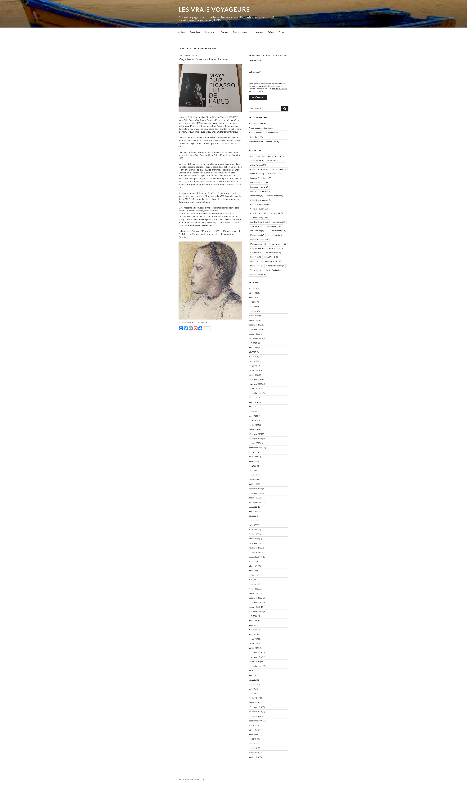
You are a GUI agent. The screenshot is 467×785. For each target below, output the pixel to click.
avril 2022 (253, 525)
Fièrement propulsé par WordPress (192, 779)
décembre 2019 (255, 652)
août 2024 (253, 398)
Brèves (271, 32)
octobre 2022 (254, 498)
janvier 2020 (254, 648)
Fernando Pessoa (259, 182)
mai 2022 (252, 521)
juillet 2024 (253, 402)
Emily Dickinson (274, 174)
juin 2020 (252, 625)
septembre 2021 (255, 557)
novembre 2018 (255, 712)
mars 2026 (253, 311)
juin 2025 (252, 352)
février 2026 (254, 316)
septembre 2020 (256, 612)
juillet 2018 (253, 730)
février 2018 (254, 753)
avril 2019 (253, 689)
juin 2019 (252, 680)
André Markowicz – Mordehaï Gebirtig (264, 142)
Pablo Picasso (275, 248)
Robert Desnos (273, 261)
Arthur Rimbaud (258, 165)
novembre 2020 (255, 602)
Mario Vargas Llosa (259, 239)
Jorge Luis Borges (259, 218)
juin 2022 (252, 516)
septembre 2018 (255, 721)
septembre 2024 (256, 393)
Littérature (209, 32)
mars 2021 (253, 584)
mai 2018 (252, 739)
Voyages (259, 32)
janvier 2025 (254, 375)
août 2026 (253, 288)
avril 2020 (253, 634)
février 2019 (254, 698)
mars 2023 (253, 475)
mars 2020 (253, 639)
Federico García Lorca (261, 178)
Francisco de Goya (259, 187)
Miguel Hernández (278, 244)
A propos (283, 32)
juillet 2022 (253, 511)
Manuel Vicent (257, 235)
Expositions (195, 32)
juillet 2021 (253, 566)
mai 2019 (252, 684)
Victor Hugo (256, 270)
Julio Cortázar (257, 226)
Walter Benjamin (274, 270)
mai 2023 (252, 466)
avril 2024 (253, 416)
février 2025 (254, 370)
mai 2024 (252, 411)
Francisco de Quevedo (260, 191)
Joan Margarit (276, 213)
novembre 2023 (255, 439)
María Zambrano (258, 244)
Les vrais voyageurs (214, 9)
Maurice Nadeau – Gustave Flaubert (263, 133)
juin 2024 (252, 407)
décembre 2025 (255, 325)
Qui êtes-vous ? (255, 60)
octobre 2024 (254, 389)
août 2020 (253, 616)
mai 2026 (252, 302)
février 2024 (254, 425)
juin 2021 (252, 571)
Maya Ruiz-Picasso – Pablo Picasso (203, 59)
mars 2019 (253, 693)
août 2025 (253, 343)
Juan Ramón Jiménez (260, 222)
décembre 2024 (255, 379)
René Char (256, 261)
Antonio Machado (276, 161)
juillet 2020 (253, 621)
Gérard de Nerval (258, 213)
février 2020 (254, 643)
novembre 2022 (255, 493)
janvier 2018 (254, 757)
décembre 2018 (255, 707)
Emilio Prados (257, 174)
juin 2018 (252, 734)
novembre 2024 (255, 384)
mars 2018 (253, 748)
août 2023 (253, 452)
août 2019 (253, 671)
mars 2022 (253, 530)
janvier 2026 (254, 320)
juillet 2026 (253, 293)
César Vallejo (279, 169)
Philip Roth (255, 257)
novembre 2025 (255, 329)
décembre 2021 (255, 543)
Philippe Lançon (273, 253)
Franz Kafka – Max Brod (258, 123)
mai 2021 (252, 575)
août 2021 (253, 561)
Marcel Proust (274, 235)
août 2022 (253, 507)
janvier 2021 (254, 593)
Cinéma (181, 32)
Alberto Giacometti (277, 156)
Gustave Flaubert (259, 209)
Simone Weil (256, 266)
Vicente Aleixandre (275, 266)
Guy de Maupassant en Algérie (261, 128)
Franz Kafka (256, 196)
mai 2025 (252, 357)
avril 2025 (253, 361)
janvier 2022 (254, 539)
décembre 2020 (255, 598)
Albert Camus (257, 156)
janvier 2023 (254, 484)
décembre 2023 (255, 434)
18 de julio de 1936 (256, 137)
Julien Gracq (279, 222)
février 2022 (254, 534)
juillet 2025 (253, 348)
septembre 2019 (255, 666)
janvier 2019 (254, 702)
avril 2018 (253, 744)
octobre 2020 (254, 607)
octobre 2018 (254, 716)
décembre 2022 (255, 489)
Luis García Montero (276, 231)
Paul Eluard (256, 253)
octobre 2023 (254, 443)
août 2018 (253, 725)
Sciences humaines (241, 32)
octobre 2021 (254, 552)
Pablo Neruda (257, 248)
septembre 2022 (256, 502)
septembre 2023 (256, 448)
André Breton (257, 161)
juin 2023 (252, 461)
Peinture (224, 32)
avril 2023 (253, 470)
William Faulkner (258, 275)
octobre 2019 (254, 662)
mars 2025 (253, 366)
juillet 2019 (253, 675)
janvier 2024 (254, 429)
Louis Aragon (274, 226)
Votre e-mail (255, 72)
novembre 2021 (255, 548)
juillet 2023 (253, 457)
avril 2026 (253, 307)
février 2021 (254, 589)
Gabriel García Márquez (261, 200)
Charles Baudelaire (259, 169)
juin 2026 (252, 298)
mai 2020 (253, 630)
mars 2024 (253, 420)
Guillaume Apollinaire (260, 204)
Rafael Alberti (271, 257)
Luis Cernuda (257, 231)
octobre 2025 (254, 334)
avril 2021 (252, 580)
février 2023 (254, 479)
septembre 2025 (256, 338)
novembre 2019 (255, 657)
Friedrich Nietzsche (275, 196)
